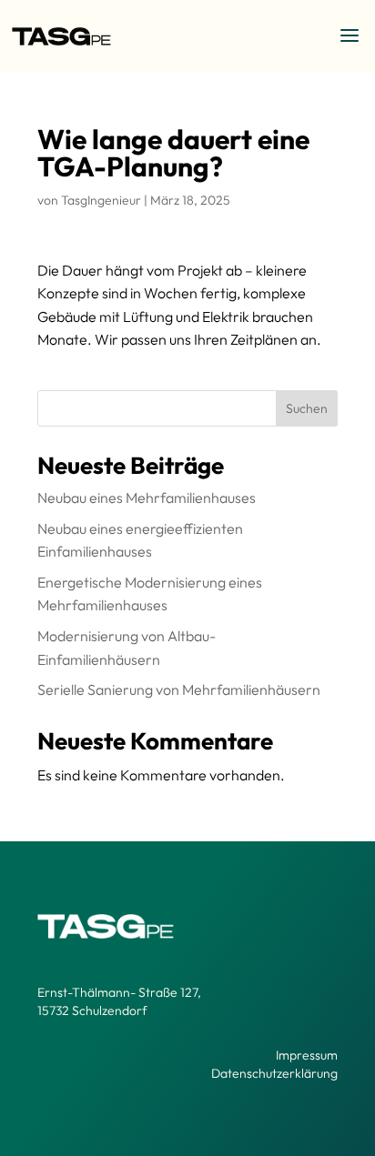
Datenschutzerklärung (274, 1073)
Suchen (307, 408)
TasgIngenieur (101, 200)
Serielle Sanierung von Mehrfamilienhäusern (178, 689)
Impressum (307, 1055)
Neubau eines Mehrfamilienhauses (146, 497)
